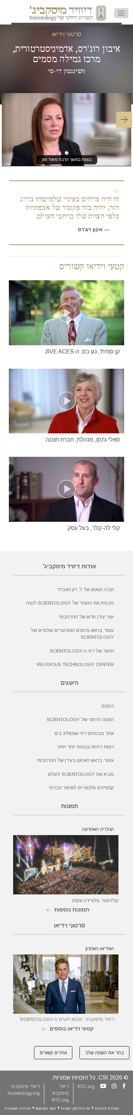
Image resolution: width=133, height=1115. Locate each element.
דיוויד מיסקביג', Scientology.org (23, 1090)
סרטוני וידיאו (66, 34)
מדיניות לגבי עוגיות (75, 1108)
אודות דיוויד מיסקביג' (69, 566)
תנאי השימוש (46, 1108)
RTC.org (86, 1086)
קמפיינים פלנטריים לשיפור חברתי (81, 787)
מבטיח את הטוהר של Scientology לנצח (70, 603)
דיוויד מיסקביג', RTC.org (59, 1093)
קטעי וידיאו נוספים (72, 1028)
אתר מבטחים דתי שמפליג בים (84, 733)
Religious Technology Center (75, 664)
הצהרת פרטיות (107, 1108)
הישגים (69, 683)
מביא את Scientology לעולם (81, 774)
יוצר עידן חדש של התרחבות (86, 616)
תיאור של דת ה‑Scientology (82, 651)
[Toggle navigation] (121, 13)
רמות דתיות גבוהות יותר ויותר (85, 746)
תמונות (69, 806)
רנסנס (107, 706)
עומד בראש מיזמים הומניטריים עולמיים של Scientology (72, 634)
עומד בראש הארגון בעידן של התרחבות (75, 760)
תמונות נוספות (71, 909)
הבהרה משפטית (18, 1108)
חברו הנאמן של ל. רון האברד (85, 589)
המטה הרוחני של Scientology (80, 719)
